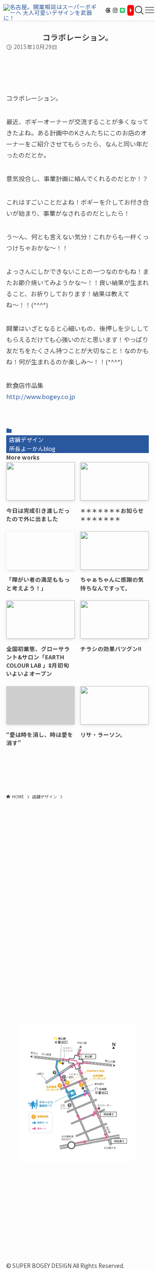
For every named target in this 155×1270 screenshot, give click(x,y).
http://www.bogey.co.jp (40, 396)
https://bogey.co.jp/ (77, 1176)
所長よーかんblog (32, 448)
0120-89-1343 (55, 860)
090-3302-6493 (77, 923)
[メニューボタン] (149, 10)
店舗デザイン (26, 439)
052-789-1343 (100, 860)
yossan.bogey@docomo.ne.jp (77, 932)
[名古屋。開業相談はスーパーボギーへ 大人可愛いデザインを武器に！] (51, 10)
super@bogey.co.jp (77, 887)
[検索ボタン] (139, 10)
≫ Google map (78, 976)
